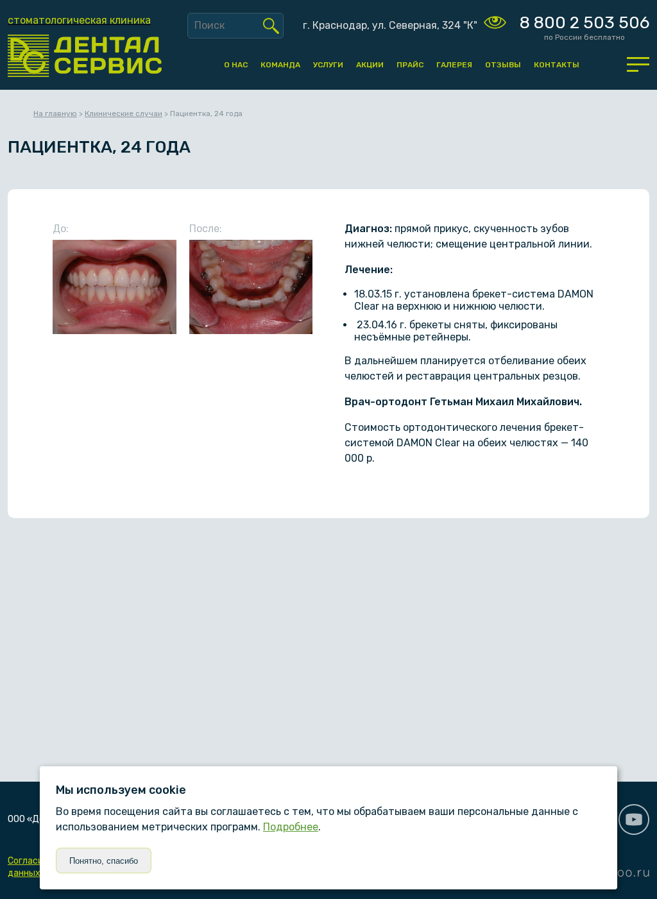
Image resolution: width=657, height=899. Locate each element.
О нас (236, 64)
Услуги (328, 64)
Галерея (454, 64)
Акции (370, 64)
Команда (280, 64)
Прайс (410, 64)
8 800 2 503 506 (584, 23)
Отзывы (503, 64)
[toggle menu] (638, 64)
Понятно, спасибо (103, 861)
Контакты (556, 64)
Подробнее (290, 827)
